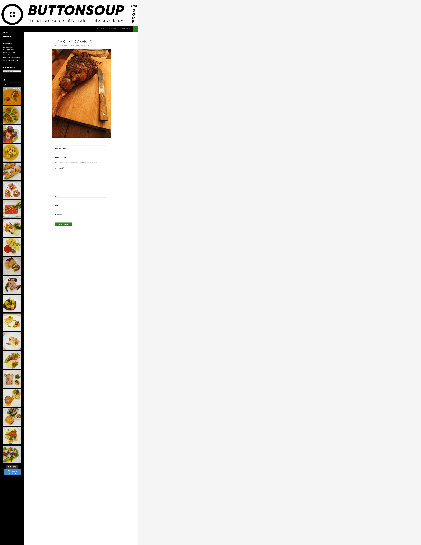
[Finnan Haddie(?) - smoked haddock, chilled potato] (12, 341)
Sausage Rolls (7, 55)
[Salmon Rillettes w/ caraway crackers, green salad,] (12, 228)
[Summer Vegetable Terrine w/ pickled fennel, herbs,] (12, 435)
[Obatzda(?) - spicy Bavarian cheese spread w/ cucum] (12, 171)
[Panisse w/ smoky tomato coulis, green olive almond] (12, 247)
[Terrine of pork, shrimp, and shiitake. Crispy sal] (12, 398)
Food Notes (100, 29)
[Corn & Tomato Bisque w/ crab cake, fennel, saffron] (12, 96)
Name (58, 196)
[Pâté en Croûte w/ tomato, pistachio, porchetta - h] (12, 379)
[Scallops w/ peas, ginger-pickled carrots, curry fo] (12, 360)
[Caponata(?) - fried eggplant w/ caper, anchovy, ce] (12, 134)
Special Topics (125, 29)
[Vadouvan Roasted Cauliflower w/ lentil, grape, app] (12, 303)
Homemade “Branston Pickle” (11, 57)
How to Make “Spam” (9, 52)
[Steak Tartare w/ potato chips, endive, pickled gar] (12, 266)
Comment (59, 168)
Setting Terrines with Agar (10, 60)
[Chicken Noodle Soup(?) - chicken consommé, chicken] (12, 153)
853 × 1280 (76, 45)
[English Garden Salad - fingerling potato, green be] (12, 454)
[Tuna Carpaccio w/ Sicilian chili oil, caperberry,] (12, 209)
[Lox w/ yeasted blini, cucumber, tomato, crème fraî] (12, 190)
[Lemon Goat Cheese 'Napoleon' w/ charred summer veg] (12, 322)
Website (58, 215)
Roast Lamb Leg (87, 45)
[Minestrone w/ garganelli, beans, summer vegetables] (12, 115)
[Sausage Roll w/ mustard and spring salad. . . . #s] (12, 417)
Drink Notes (112, 29)
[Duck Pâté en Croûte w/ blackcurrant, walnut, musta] (12, 285)
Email (57, 205)
